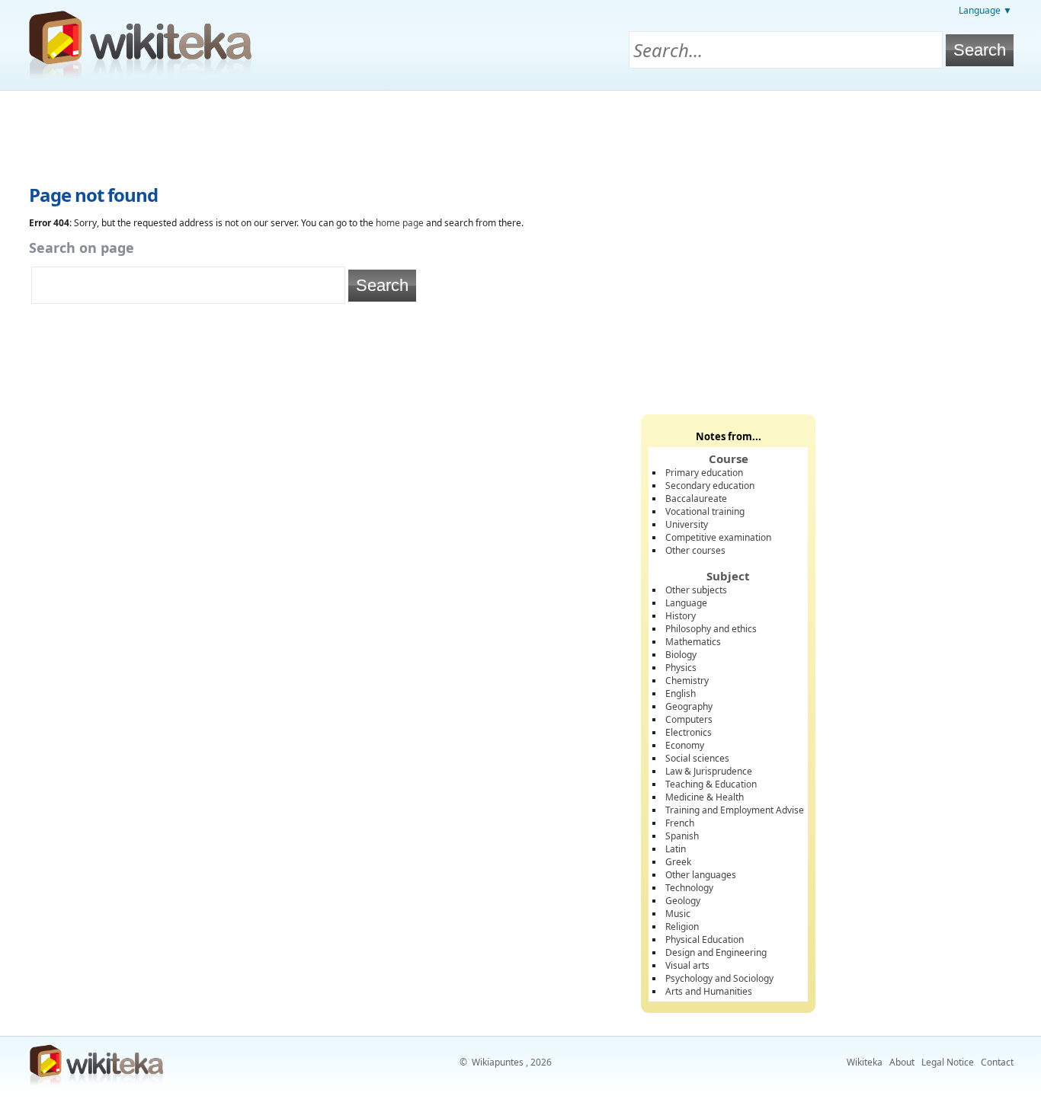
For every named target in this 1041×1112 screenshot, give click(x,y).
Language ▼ (985, 10)
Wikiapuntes (498, 1062)
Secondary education (709, 485)
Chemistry (687, 680)
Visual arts (687, 965)
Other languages (700, 874)
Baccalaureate (696, 498)
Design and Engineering (716, 952)
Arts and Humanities (708, 991)
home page (400, 222)
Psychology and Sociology (719, 978)
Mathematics (693, 641)
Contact (997, 1062)
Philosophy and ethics (711, 628)
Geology (682, 900)
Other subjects (696, 589)
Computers (689, 719)
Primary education (704, 472)
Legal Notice (947, 1062)
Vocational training (705, 511)
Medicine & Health (704, 797)
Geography (689, 706)
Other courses (695, 550)
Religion (682, 926)
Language (686, 602)
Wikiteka (864, 1062)
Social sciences (697, 758)
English (680, 693)
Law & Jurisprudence (708, 771)
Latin (675, 848)
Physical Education (704, 939)
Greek (678, 861)
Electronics (688, 732)
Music (677, 913)
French (679, 822)
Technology (689, 887)
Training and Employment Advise (734, 810)
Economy (684, 745)
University (686, 524)
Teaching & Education (711, 784)
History (680, 615)
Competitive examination (718, 537)
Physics (681, 667)
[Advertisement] (520, 132)
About (901, 1062)
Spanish (682, 835)
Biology (681, 654)
